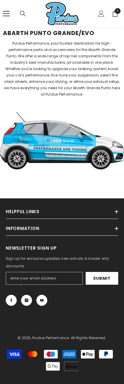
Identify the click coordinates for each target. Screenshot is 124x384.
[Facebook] (11, 300)
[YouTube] (41, 300)
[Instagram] (26, 300)
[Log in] (101, 13)
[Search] (22, 13)
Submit (101, 278)
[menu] (6, 13)
